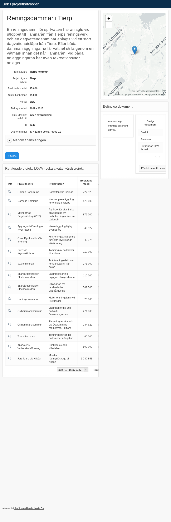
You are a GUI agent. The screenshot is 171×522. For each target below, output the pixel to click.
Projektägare (20, 71)
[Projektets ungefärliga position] (134, 50)
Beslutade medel (17, 88)
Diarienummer (19, 131)
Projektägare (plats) (20, 80)
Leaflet (161, 94)
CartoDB (119, 94)
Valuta (23, 101)
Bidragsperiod (19, 108)
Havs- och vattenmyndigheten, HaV (148, 90)
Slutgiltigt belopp (17, 95)
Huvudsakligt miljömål (19, 117)
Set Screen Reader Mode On (29, 508)
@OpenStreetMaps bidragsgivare (141, 94)
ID (26, 125)
